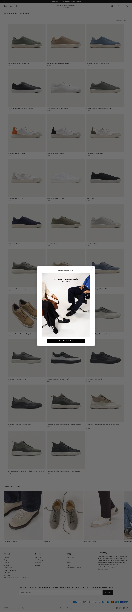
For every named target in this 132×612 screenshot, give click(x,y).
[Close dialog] (92, 268)
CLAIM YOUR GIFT (66, 341)
